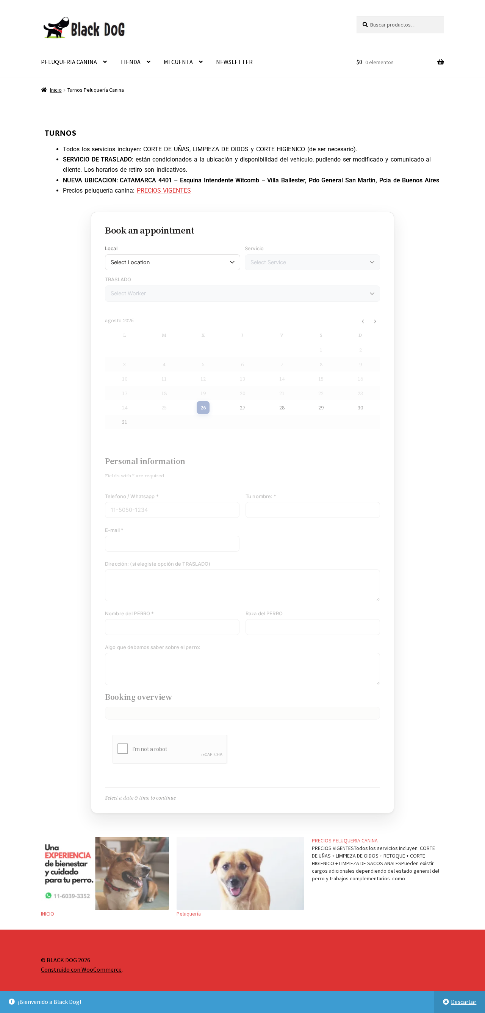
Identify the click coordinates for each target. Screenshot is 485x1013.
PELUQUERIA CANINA (69, 62)
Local (111, 248)
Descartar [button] (463, 1001)
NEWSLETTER (234, 62)
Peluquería (189, 913)
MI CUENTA (178, 62)
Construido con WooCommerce (81, 969)
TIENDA (130, 62)
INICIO (47, 913)
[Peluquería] (241, 873)
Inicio (56, 89)
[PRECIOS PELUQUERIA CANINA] (379, 859)
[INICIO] (105, 873)
